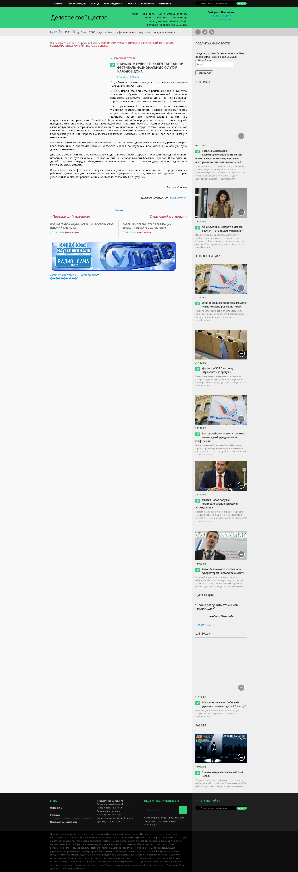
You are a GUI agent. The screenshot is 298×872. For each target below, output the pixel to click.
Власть (132, 3)
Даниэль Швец (72, 232)
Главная (57, 3)
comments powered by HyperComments (74, 274)
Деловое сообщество (79, 17)
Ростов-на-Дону (221, 15)
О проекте (56, 807)
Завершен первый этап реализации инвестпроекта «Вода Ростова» (147, 226)
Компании (147, 3)
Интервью (165, 3)
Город (95, 3)
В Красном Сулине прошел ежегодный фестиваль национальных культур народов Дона (150, 67)
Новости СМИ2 (204, 624)
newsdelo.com (178, 197)
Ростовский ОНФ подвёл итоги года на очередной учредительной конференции (220, 437)
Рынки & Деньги (113, 3)
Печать (135, 76)
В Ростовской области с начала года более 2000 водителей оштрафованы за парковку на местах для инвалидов (83, 32)
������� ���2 (64, 278)
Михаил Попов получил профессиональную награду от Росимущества (216, 503)
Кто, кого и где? (77, 3)
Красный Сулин (221, 19)
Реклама (55, 814)
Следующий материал (168, 216)
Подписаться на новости (63, 821)
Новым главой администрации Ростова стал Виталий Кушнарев (81, 226)
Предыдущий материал (70, 216)
